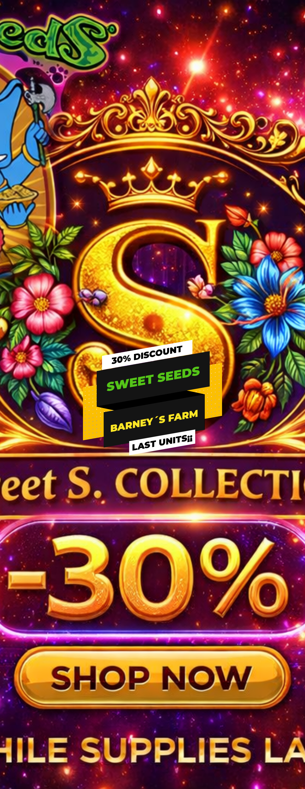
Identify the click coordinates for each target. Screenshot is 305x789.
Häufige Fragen (92, 695)
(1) (264, 74)
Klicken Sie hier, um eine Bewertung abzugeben (152, 107)
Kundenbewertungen (295, 295)
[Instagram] (26, 738)
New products (91, 716)
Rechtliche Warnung (239, 695)
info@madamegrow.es (28, 730)
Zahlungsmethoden (95, 723)
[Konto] (277, 22)
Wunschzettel (163, 702)
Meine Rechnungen (167, 723)
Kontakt (232, 723)
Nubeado (189, 765)
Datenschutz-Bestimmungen (245, 709)
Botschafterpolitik (94, 744)
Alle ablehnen (122, 405)
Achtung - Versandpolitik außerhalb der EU (253, 730)
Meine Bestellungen (167, 709)
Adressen (160, 716)
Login (158, 695)
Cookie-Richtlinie (237, 716)
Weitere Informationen (108, 396)
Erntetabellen (91, 702)
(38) (198, 74)
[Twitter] (20, 738)
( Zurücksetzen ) (239, 67)
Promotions (90, 737)
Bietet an (88, 709)
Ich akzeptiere (182, 405)
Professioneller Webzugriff (171, 737)
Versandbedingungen (96, 730)
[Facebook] (14, 738)
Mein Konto (162, 730)
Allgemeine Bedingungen (242, 702)
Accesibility (234, 737)
